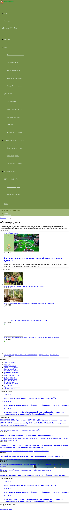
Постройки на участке (14, 86)
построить (16, 423)
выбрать (24, 420)
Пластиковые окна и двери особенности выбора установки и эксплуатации (29, 303)
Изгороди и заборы (13, 117)
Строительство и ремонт (15, 55)
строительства (62, 423)
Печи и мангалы (10, 171)
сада (34, 423)
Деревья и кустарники (14, 132)
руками (29, 423)
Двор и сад (8, 93)
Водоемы (10, 125)
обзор (65, 420)
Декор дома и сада (13, 70)
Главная (3, 218)
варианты (4, 420)
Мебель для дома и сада (12, 375)
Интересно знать (11, 179)
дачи (35, 420)
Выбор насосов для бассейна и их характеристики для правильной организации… (31, 355)
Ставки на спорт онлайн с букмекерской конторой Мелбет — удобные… (27, 320)
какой (56, 420)
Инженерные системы (14, 78)
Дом (5, 47)
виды (11, 420)
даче (30, 420)
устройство (11, 425)
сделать (49, 422)
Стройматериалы (13, 156)
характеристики (21, 425)
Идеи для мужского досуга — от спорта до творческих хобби (24, 286)
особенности (6, 423)
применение (22, 423)
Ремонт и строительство (14, 140)
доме (44, 420)
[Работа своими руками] (7, 4)
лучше (60, 420)
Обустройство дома (13, 62)
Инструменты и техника (15, 163)
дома (40, 419)
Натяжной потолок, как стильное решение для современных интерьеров (31, 456)
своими (40, 422)
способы (57, 423)
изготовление (52, 420)
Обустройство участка (14, 109)
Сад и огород (11, 101)
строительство (3, 425)
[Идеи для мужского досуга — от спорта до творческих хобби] (13, 284)
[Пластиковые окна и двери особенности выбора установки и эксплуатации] (13, 302)
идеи (47, 420)
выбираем (17, 420)
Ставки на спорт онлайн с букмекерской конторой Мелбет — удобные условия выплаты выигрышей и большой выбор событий (34, 446)
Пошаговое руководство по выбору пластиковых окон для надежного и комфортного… (33, 337)
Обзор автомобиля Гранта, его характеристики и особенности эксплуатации (33, 475)
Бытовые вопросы (13, 187)
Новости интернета (13, 194)
